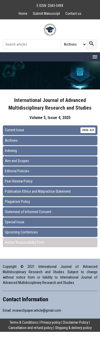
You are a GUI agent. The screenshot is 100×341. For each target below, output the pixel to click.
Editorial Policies (17, 171)
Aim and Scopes (17, 161)
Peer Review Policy (19, 181)
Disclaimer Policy (75, 322)
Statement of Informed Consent (28, 212)
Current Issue (49, 130)
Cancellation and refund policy (30, 328)
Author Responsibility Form (24, 242)
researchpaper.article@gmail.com (36, 310)
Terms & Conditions (23, 322)
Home (23, 13)
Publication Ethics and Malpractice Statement (38, 191)
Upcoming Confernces (21, 232)
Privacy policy (51, 322)
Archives (11, 140)
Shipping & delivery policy (73, 328)
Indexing (11, 151)
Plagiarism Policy (17, 202)
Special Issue (14, 222)
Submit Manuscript (47, 13)
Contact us (73, 13)
